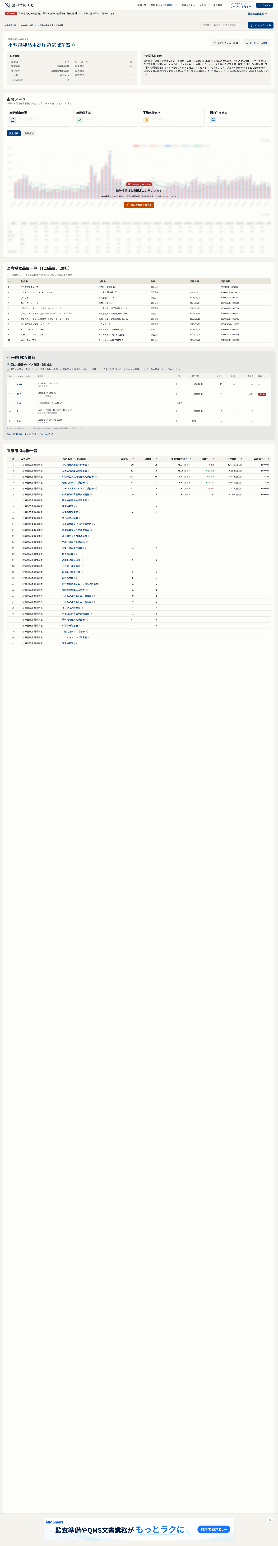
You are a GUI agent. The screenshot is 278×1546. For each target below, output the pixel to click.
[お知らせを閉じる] (271, 13)
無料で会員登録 (256, 13)
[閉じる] (270, 1520)
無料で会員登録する (141, 204)
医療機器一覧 (10, 25)
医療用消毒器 (27, 25)
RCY (19, 402)
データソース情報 (258, 42)
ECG (19, 420)
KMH (19, 384)
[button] (164, 5)
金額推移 (29, 133)
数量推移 (13, 133)
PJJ (19, 411)
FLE (19, 394)
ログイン (266, 5)
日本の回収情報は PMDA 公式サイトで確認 (28, 434)
